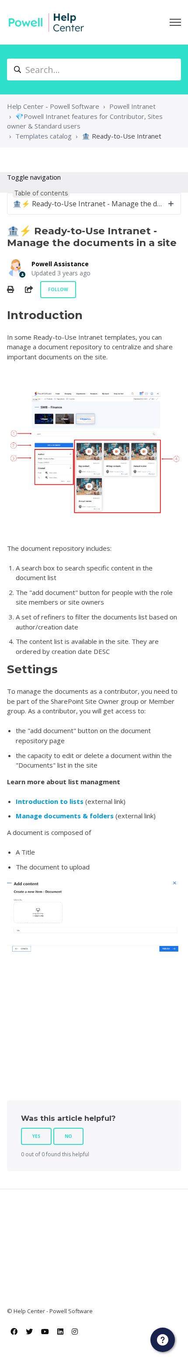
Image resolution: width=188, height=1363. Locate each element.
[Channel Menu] (162, 1340)
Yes (36, 1136)
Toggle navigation (34, 177)
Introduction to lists (50, 801)
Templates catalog (43, 136)
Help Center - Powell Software (53, 106)
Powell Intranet (132, 106)
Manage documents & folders (65, 815)
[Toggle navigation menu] (175, 22)
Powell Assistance (60, 264)
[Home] (46, 22)
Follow (58, 289)
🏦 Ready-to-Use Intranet (121, 136)
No (68, 1136)
